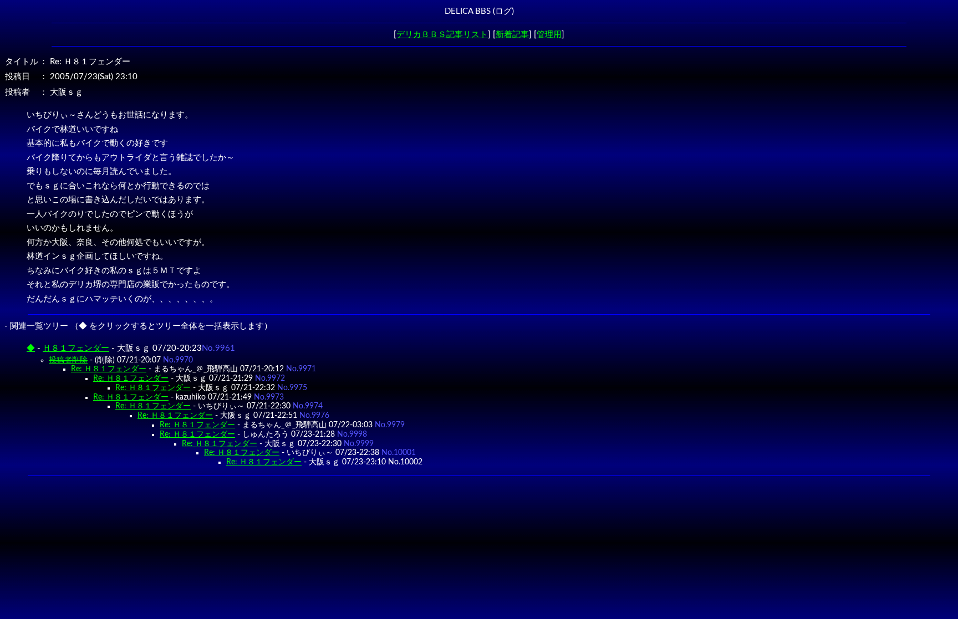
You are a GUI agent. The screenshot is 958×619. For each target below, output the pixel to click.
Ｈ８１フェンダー (76, 348)
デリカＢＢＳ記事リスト (442, 34)
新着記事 (512, 34)
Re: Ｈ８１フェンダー (108, 369)
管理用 (549, 34)
